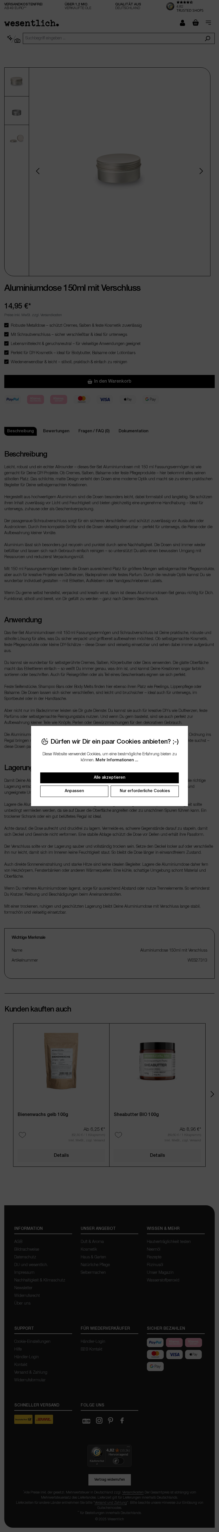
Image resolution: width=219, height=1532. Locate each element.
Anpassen (74, 791)
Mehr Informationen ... (117, 760)
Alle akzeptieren (109, 778)
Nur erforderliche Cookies (145, 791)
